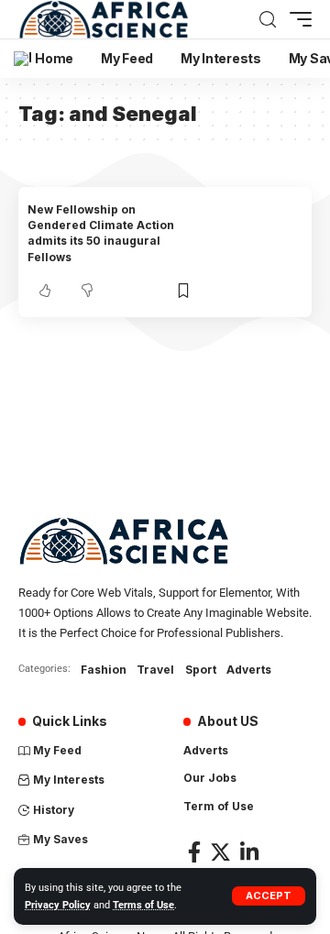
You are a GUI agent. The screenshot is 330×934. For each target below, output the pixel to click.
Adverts (248, 669)
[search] (267, 19)
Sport (200, 669)
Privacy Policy (58, 905)
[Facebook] (194, 852)
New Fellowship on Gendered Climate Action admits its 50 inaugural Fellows (101, 233)
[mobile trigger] (296, 19)
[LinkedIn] (249, 852)
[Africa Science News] (103, 19)
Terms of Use (143, 905)
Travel (155, 669)
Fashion (103, 669)
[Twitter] (220, 852)
